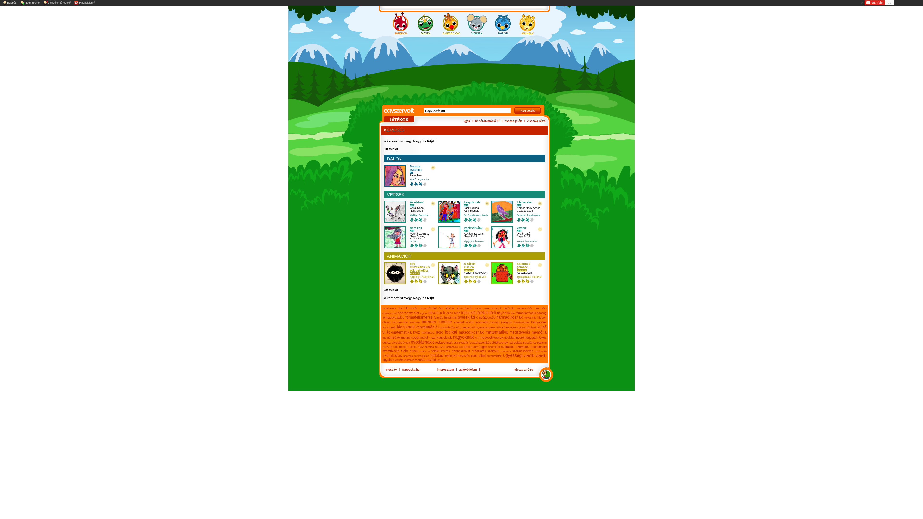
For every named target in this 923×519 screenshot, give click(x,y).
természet (450, 356)
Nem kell (416, 228)
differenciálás (525, 308)
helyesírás (530, 317)
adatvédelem (468, 369)
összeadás (461, 342)
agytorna (389, 308)
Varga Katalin (524, 272)
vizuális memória (404, 359)
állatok (449, 308)
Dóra (544, 308)
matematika (496, 332)
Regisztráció (32, 2)
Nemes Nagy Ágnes (528, 207)
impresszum (445, 369)
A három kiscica (470, 265)
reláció (412, 347)
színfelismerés (440, 351)
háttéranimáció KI (487, 121)
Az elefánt (417, 202)
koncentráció (426, 327)
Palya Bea (416, 175)
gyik (467, 121)
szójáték (492, 351)
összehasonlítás (480, 342)
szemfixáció (390, 351)
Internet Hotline (437, 322)
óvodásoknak (442, 342)
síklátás (429, 347)
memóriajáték (391, 337)
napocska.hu (410, 369)
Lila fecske (524, 202)
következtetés (506, 327)
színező (425, 351)
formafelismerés (419, 317)
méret (424, 337)
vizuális (529, 356)
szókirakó (541, 351)
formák (438, 317)
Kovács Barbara (473, 233)
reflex (402, 347)
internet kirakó (464, 322)
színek (414, 351)
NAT (477, 337)
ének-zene (453, 313)
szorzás (408, 355)
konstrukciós (446, 327)
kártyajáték (539, 322)
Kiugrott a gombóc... (523, 265)
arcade (478, 308)
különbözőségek (526, 327)
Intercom (414, 322)
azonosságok (493, 308)
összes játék (513, 121)
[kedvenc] (433, 168)
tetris (474, 356)
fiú (465, 215)
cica (426, 179)
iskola (485, 215)
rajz (395, 347)
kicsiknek (406, 327)
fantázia (423, 215)
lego (439, 332)
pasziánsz (529, 342)
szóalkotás (479, 351)
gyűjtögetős (487, 317)
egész (423, 313)
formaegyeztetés (393, 317)
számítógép (479, 347)
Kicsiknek (415, 276)
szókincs (505, 351)
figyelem (503, 313)
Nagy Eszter (417, 236)
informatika (400, 322)
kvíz (416, 332)
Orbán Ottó (523, 233)
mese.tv (391, 369)
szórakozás (392, 355)
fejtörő (491, 313)
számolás (508, 347)
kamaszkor (531, 241)
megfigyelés (519, 332)
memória (539, 332)
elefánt (414, 215)
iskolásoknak (521, 322)
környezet (463, 327)
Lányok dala (472, 202)
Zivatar (521, 228)
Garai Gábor (417, 207)
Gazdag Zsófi (525, 210)
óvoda (406, 342)
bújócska (509, 308)
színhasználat (461, 351)
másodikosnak (471, 332)
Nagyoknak (428, 276)
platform (542, 342)
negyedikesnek (491, 337)
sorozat (440, 347)
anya (420, 179)
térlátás (436, 355)
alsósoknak (464, 308)
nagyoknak (463, 337)
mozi (432, 337)
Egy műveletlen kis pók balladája (420, 267)
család (520, 241)
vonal (441, 360)
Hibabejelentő (87, 2)
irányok (506, 322)
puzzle (387, 347)
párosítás (515, 342)
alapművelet (428, 308)
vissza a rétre (536, 121)
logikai (451, 332)
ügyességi (513, 355)
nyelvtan (509, 337)
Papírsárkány (473, 228)
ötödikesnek (500, 342)
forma (520, 313)
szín (404, 351)
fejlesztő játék (473, 313)
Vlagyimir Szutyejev (475, 272)
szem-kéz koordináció (531, 347)
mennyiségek (410, 337)
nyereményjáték (527, 337)
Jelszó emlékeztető (59, 2)
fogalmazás (474, 215)
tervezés (464, 356)
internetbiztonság (487, 322)
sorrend (464, 347)
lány (416, 241)
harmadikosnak (509, 317)
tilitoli (482, 356)
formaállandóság (535, 313)
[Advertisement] (456, 71)
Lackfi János (471, 207)
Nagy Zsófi (416, 210)
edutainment (389, 313)
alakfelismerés (408, 308)
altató (413, 179)
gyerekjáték (468, 317)
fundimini (450, 317)
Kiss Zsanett (471, 210)
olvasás (397, 342)
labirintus (428, 332)
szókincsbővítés (522, 351)
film (513, 313)
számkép (494, 347)
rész (421, 347)
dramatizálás (524, 276)
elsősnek (469, 241)
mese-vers (480, 276)
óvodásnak (421, 342)
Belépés (12, 2)
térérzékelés (421, 355)
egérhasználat (408, 313)
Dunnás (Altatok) (416, 168)
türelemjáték (494, 355)
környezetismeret (484, 327)
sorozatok (452, 347)
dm (537, 308)
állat (441, 308)
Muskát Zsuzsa (419, 233)
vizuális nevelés (426, 360)
